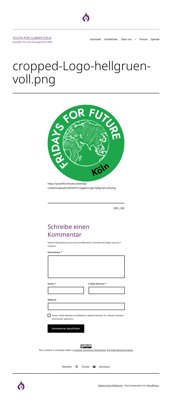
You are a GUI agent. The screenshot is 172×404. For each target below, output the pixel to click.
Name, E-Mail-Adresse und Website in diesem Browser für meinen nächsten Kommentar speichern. (88, 317)
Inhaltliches (111, 39)
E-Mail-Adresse (97, 283)
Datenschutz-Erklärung (110, 385)
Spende (155, 39)
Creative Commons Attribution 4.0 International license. (103, 350)
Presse (143, 39)
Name (52, 283)
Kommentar (55, 252)
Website (52, 299)
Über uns (126, 39)
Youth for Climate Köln (32, 38)
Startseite (95, 39)
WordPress (153, 385)
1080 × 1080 (118, 208)
